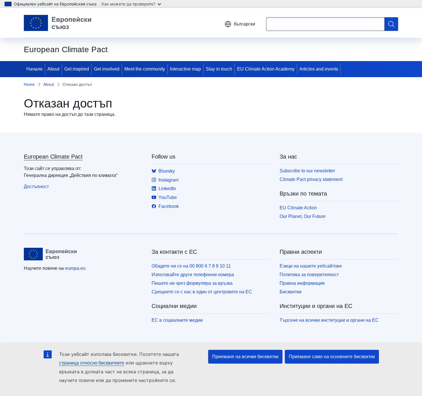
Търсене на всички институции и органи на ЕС (329, 320)
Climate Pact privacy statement (311, 179)
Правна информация (302, 283)
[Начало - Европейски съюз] (58, 23)
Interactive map (185, 69)
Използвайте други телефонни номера (193, 274)
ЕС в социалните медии (177, 320)
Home (29, 84)
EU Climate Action (298, 207)
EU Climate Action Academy (266, 69)
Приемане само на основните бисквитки (332, 356)
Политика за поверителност (309, 274)
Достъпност (36, 186)
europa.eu (75, 268)
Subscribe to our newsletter (307, 170)
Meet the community (144, 69)
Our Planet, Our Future (303, 216)
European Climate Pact (53, 156)
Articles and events (318, 69)
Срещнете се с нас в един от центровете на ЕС (202, 291)
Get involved (106, 69)
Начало (34, 69)
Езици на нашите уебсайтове (311, 266)
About (53, 69)
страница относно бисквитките (91, 362)
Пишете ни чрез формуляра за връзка (192, 283)
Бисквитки (290, 291)
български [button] (244, 24)
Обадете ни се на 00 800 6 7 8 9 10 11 (191, 266)
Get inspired (76, 69)
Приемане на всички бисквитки (245, 356)
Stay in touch (219, 69)
